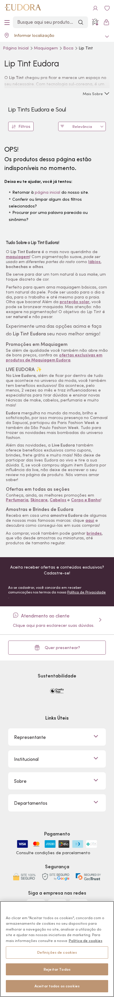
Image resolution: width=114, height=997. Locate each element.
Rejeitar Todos (57, 969)
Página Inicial (16, 48)
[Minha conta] (95, 8)
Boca (69, 48)
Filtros (24, 126)
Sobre (20, 781)
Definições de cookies (57, 952)
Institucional (26, 759)
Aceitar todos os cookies (57, 986)
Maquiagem (46, 48)
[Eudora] (23, 8)
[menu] (7, 22)
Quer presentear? (62, 647)
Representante (30, 737)
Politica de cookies (85, 940)
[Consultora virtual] (95, 22)
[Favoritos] (107, 8)
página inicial (47, 192)
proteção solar (74, 301)
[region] (57, 949)
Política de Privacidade (86, 592)
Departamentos (30, 803)
